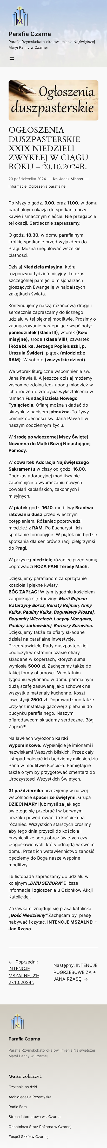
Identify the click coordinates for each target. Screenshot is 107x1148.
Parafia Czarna (30, 34)
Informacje (17, 186)
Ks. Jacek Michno (68, 178)
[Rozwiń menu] (12, 58)
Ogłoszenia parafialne (47, 186)
